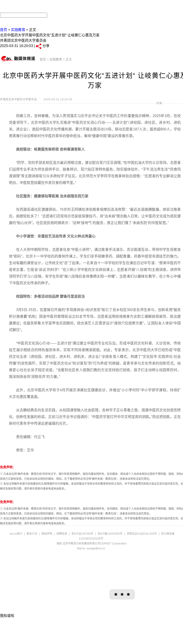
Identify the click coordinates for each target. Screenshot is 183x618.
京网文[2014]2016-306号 (142, 533)
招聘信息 (61, 533)
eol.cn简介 (16, 533)
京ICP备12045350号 (110, 533)
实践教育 (18, 30)
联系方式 (32, 533)
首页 (3, 30)
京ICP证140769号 (82, 533)
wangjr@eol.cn (96, 548)
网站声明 (47, 533)
